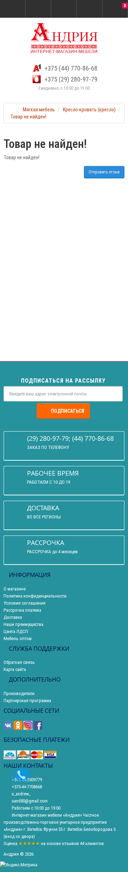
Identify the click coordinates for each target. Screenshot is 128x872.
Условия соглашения (25, 603)
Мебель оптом (18, 638)
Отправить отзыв (104, 172)
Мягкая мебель (39, 109)
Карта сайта (15, 669)
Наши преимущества (23, 624)
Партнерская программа (27, 700)
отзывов (70, 843)
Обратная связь (19, 662)
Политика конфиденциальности (35, 596)
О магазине (15, 588)
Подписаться (67, 411)
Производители (19, 693)
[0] (115, 9)
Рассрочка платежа (22, 610)
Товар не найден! (28, 117)
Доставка (13, 617)
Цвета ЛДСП (16, 631)
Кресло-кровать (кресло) (89, 109)
